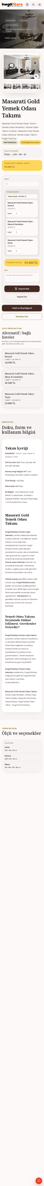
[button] (22, 66)
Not (6, 270)
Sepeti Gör (22, 296)
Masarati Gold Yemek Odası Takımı (18, 30)
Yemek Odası (12, 25)
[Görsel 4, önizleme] (34, 86)
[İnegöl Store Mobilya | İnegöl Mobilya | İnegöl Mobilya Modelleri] (12, 4)
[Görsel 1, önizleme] (8, 86)
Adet (6, 179)
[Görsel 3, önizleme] (26, 86)
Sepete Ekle (22, 288)
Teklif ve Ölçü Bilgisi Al (22, 308)
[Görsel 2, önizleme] (17, 86)
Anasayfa (10, 21)
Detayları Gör (22, 316)
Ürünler (24, 21)
